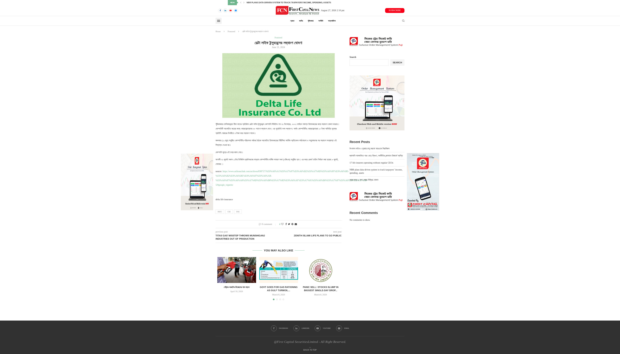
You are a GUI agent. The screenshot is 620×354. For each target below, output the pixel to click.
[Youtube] (230, 10)
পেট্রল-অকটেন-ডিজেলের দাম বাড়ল (236, 287)
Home (218, 31)
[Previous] (240, 2)
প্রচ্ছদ (292, 21)
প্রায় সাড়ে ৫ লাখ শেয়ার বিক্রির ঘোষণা (364, 180)
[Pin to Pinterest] (292, 224)
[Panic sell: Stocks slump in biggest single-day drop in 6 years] (320, 270)
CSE (229, 212)
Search (353, 57)
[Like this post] (282, 224)
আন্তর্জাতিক (332, 21)
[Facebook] (220, 10)
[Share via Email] (296, 224)
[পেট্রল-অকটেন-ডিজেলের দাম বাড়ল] (236, 270)
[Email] (236, 10)
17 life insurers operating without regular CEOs (371, 163)
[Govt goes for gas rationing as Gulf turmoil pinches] (278, 270)
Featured (231, 31)
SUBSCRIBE (395, 10)
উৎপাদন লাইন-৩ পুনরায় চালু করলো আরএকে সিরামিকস (369, 148)
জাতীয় (301, 21)
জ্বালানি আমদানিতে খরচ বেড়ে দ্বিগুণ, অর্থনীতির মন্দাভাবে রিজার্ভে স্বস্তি (376, 155)
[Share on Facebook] (286, 224)
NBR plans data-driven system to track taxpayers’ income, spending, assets (289, 2)
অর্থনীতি (320, 21)
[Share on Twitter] (289, 224)
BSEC (220, 212)
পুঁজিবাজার (311, 21)
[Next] (244, 2)
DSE (238, 212)
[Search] (403, 21)
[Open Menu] (219, 21)
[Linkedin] (225, 10)
